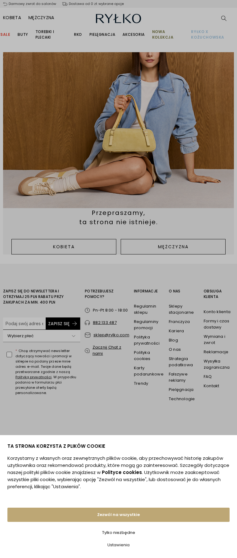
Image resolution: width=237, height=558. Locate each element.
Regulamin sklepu (145, 309)
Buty (23, 34)
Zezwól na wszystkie (118, 515)
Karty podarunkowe (149, 371)
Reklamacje (216, 352)
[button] (107, 350)
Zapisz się (58, 324)
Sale (5, 34)
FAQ (208, 377)
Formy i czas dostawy (216, 324)
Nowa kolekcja (163, 34)
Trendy (141, 383)
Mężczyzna (41, 18)
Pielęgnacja (102, 34)
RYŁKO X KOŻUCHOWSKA (207, 34)
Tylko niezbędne (118, 532)
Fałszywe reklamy (178, 377)
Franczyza (179, 322)
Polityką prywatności (33, 377)
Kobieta (12, 18)
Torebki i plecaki (44, 34)
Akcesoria (133, 34)
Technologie (182, 399)
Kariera (176, 331)
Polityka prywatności (147, 340)
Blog (173, 340)
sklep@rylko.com (111, 335)
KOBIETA (64, 247)
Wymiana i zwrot (214, 340)
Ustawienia (118, 545)
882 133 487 (105, 322)
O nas (175, 349)
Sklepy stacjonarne (181, 309)
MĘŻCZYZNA (173, 247)
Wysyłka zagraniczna (217, 364)
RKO (78, 34)
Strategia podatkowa (181, 362)
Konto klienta (217, 312)
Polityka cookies (142, 356)
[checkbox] (9, 354)
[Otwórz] (73, 336)
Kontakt (211, 386)
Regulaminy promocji (146, 325)
